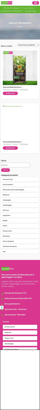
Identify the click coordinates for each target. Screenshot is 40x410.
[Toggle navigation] (35, 3)
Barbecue (6, 195)
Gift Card (6, 210)
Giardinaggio (7, 205)
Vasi (4, 251)
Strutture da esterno (10, 246)
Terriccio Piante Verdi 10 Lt (12, 87)
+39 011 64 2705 (31, 11)
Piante (5, 225)
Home (20, 26)
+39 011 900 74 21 (30, 8)
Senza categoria (8, 241)
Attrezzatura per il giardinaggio (13, 189)
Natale (5, 220)
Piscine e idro (7, 231)
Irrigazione (6, 215)
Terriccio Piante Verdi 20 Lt (12, 142)
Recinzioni (6, 236)
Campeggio (7, 200)
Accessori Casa (8, 179)
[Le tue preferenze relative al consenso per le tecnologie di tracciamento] (2, 307)
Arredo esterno (8, 184)
